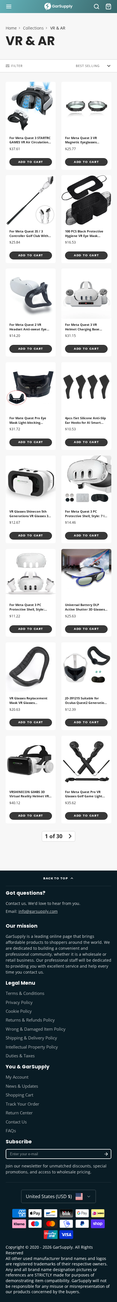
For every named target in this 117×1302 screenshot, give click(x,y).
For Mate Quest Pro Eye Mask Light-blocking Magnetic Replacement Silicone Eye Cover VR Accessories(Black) (31, 406)
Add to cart (30, 162)
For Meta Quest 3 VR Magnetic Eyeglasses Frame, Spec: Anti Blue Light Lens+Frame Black (86, 125)
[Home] (58, 7)
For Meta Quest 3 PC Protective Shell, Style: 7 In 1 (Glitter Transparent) (86, 499)
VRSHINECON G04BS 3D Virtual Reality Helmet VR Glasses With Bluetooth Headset (31, 779)
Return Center (19, 1113)
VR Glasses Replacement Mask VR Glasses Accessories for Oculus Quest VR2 (31, 686)
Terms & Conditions (25, 993)
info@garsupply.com (38, 911)
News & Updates (22, 1086)
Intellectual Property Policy (32, 1047)
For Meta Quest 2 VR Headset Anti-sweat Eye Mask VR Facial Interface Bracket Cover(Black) (31, 312)
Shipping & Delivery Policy (31, 1038)
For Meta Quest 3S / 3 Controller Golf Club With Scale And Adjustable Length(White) (31, 219)
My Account (17, 1077)
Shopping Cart (19, 1095)
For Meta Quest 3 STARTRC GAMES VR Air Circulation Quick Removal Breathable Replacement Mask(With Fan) (31, 125)
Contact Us (16, 1122)
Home (11, 28)
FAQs (11, 1131)
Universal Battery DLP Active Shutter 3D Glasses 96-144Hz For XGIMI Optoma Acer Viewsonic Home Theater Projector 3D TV (86, 593)
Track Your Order (22, 1104)
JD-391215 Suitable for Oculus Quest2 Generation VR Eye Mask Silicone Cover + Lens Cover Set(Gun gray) (86, 686)
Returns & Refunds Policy (30, 1020)
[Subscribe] (106, 1154)
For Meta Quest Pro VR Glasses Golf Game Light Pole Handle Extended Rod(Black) (86, 779)
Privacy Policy (19, 1002)
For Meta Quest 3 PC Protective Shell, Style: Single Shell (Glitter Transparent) (31, 593)
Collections (33, 28)
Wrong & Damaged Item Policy (36, 1029)
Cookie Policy (19, 1011)
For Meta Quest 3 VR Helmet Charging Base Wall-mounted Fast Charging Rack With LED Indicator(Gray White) (86, 312)
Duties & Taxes (20, 1056)
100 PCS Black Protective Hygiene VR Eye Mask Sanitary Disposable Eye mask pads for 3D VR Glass (86, 219)
